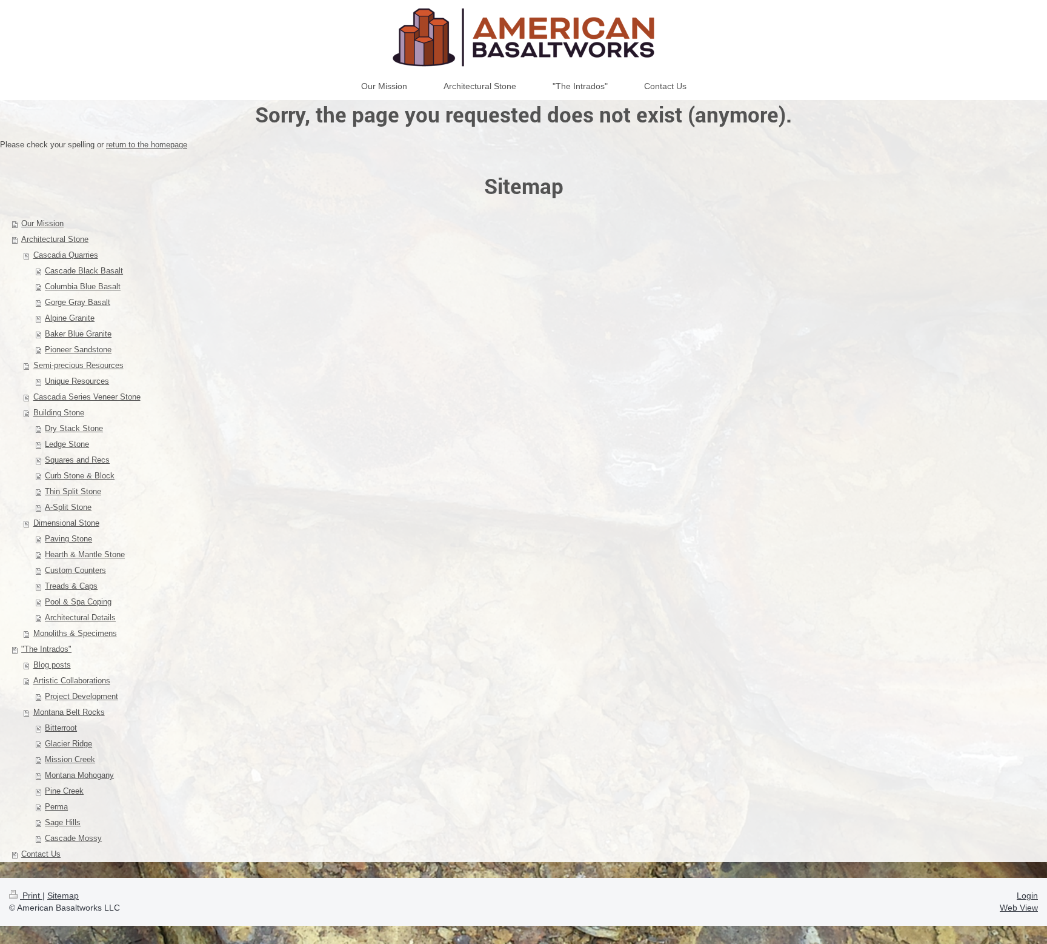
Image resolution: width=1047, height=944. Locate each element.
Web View (1019, 907)
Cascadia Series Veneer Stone (87, 396)
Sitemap (63, 895)
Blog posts (52, 664)
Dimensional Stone (66, 522)
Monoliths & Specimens (75, 633)
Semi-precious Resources (78, 365)
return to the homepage (146, 144)
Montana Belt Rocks (69, 712)
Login (1027, 895)
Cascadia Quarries (65, 254)
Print (31, 895)
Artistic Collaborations (71, 680)
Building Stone (58, 412)
